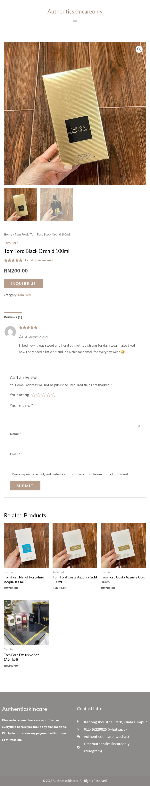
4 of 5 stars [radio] (48, 395)
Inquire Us (23, 283)
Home (8, 234)
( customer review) (38, 260)
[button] (75, 22)
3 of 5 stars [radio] (43, 395)
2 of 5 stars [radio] (38, 395)
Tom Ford (21, 234)
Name (15, 434)
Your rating (19, 394)
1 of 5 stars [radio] (33, 395)
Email (15, 454)
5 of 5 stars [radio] (53, 395)
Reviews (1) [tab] (13, 317)
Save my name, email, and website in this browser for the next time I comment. (71, 474)
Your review (21, 405)
